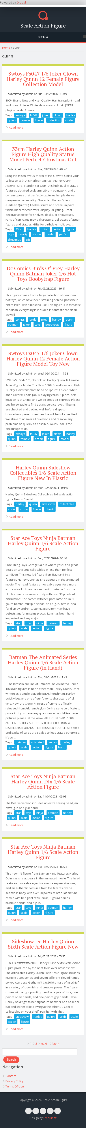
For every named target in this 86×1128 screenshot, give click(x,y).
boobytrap (52, 325)
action (57, 229)
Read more (16, 127)
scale (11, 509)
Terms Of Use (15, 1086)
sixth (63, 1017)
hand (61, 747)
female (25, 120)
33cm (19, 229)
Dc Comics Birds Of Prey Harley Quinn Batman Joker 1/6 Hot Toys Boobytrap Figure (43, 273)
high (11, 234)
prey (44, 319)
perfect (64, 234)
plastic (50, 509)
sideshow (48, 504)
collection (54, 120)
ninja (39, 623)
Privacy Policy (15, 1081)
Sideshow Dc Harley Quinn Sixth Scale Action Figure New (43, 944)
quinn (12, 120)
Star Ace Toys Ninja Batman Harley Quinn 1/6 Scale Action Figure (43, 543)
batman (13, 325)
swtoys (20, 115)
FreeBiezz (50, 1118)
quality (23, 234)
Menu (43, 36)
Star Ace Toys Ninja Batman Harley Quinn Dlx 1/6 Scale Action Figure (43, 781)
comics (20, 319)
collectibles (67, 504)
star (18, 623)
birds (33, 319)
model (69, 120)
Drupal (21, 2)
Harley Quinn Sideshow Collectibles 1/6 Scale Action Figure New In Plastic (43, 473)
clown (58, 115)
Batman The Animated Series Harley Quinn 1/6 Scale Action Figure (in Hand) (43, 662)
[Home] (43, 19)
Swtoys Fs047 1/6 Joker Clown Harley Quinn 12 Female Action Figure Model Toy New (43, 358)
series (53, 742)
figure (39, 120)
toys (38, 325)
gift (28, 240)
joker (45, 115)
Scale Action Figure (43, 25)
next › (45, 1043)
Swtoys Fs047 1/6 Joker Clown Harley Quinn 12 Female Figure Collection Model (43, 79)
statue (36, 234)
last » (55, 1043)
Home (6, 48)
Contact (11, 1076)
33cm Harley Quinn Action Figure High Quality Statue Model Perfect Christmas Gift (43, 154)
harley (70, 115)
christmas (14, 240)
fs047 (33, 115)
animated (37, 742)
